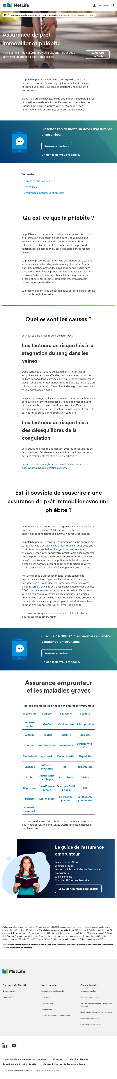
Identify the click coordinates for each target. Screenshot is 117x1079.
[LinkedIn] (4, 1046)
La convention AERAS (67, 862)
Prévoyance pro (47, 1003)
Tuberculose (85, 766)
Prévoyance (46, 997)
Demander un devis (97, 54)
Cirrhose (30, 766)
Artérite (30, 735)
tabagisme (47, 464)
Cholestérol (30, 756)
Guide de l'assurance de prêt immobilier (96, 1013)
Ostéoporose (66, 724)
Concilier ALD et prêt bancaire (72, 880)
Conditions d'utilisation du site (19, 1064)
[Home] (5, 15)
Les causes (30, 187)
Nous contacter (8, 991)
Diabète (30, 798)
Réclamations (46, 1009)
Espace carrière (8, 997)
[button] (4, 5)
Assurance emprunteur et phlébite (44, 192)
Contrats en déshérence (89, 997)
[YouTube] (14, 1046)
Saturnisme (66, 777)
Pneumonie (66, 745)
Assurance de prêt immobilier (24, 15)
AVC (85, 788)
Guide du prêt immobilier (90, 1025)
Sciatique (62, 786)
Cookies (57, 1059)
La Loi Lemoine (63, 876)
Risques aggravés (49, 15)
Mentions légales (79, 1059)
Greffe (47, 724)
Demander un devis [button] (57, 146)
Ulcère (85, 777)
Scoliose (85, 713)
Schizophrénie (85, 724)
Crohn (30, 777)
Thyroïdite (85, 756)
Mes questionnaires (88, 991)
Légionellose (47, 798)
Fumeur (47, 713)
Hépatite (47, 735)
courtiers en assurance (42, 590)
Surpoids (85, 735)
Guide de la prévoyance (89, 1019)
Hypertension (47, 756)
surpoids (30, 464)
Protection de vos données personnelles (24, 1059)
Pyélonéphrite (65, 756)
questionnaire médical (54, 613)
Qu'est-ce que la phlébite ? (39, 181)
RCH (65, 766)
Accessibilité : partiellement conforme (64, 1064)
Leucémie (66, 713)
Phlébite (66, 735)
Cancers (30, 745)
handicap (89, 398)
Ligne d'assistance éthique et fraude (55, 1016)
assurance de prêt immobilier (58, 545)
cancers (61, 467)
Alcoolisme (29, 713)
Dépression (30, 788)
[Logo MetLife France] (13, 972)
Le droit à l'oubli (64, 865)
